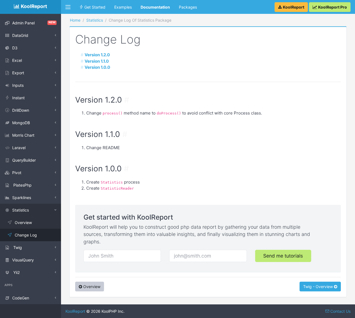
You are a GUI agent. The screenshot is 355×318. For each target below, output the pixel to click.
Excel (17, 60)
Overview (23, 222)
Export (18, 72)
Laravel (19, 147)
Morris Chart (23, 135)
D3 (14, 47)
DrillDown (20, 110)
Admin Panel (33, 23)
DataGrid (20, 35)
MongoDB (21, 122)
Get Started (94, 7)
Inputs (18, 85)
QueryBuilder (24, 160)
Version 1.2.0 (97, 54)
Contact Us (340, 311)
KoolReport (75, 311)
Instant (18, 97)
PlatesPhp (22, 185)
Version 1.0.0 (97, 67)
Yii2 (16, 272)
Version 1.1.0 (97, 61)
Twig (17, 247)
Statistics (20, 210)
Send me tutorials (283, 256)
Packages (188, 7)
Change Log (26, 235)
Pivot (16, 172)
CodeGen (20, 298)
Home (75, 20)
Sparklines (21, 197)
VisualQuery (23, 260)
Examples (123, 7)
